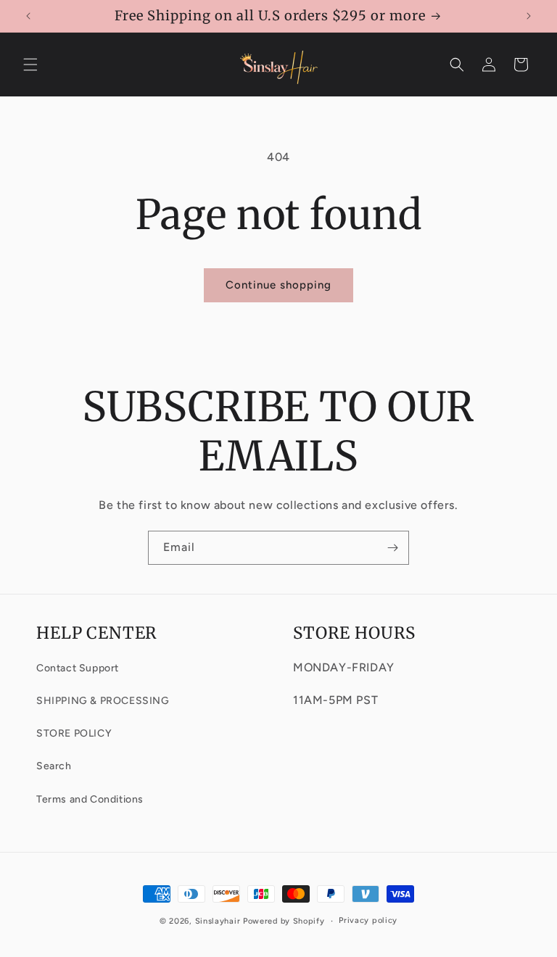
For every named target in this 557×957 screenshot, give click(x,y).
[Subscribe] (392, 548)
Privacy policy (368, 920)
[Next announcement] (529, 16)
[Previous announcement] (28, 16)
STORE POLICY (74, 733)
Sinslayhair (218, 921)
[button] (30, 64)
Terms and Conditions (90, 799)
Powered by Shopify (284, 921)
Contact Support (77, 668)
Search (54, 766)
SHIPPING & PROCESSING (103, 701)
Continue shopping (278, 284)
